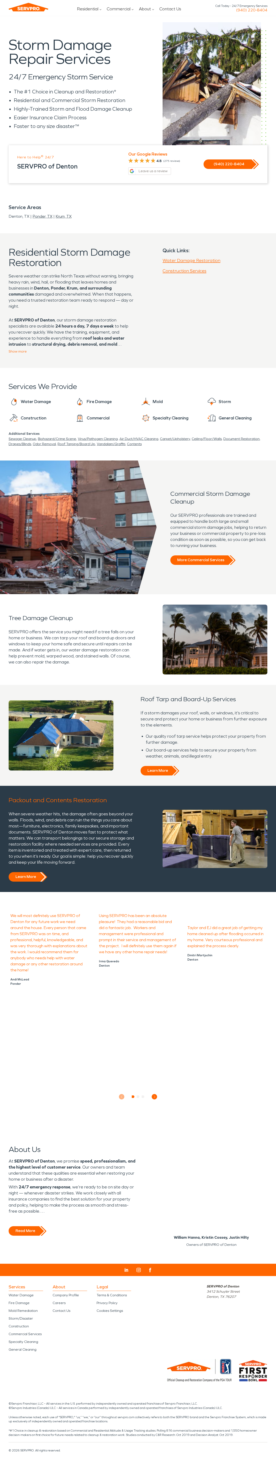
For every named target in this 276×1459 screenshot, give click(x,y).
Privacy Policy (107, 1303)
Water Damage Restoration (191, 260)
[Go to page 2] (138, 1096)
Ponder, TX (42, 216)
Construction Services (184, 271)
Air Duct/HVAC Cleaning (138, 439)
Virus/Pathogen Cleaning (98, 439)
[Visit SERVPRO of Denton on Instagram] (138, 1270)
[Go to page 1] (133, 1096)
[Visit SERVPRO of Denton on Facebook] (150, 1270)
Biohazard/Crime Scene (57, 439)
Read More (25, 1230)
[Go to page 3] (143, 1096)
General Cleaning (22, 1349)
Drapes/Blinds (20, 444)
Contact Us (170, 8)
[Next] (154, 1097)
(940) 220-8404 (251, 10)
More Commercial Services (200, 560)
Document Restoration (241, 439)
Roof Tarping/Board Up (76, 444)
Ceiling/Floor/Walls (207, 439)
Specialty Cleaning (23, 1342)
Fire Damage (19, 1303)
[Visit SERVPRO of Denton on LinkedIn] (126, 1270)
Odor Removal (44, 444)
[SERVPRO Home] (28, 7)
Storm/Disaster (21, 1318)
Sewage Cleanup (22, 439)
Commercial (118, 9)
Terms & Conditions (112, 1295)
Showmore (18, 351)
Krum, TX (64, 216)
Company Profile (66, 1295)
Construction (19, 1326)
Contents (134, 444)
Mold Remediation (23, 1311)
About (145, 9)
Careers (59, 1303)
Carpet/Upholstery (175, 439)
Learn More (157, 770)
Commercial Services (25, 1334)
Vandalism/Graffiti (111, 444)
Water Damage (21, 1295)
